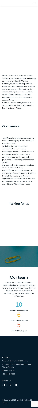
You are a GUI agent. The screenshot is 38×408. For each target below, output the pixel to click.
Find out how (19, 262)
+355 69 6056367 (8, 371)
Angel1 (5, 403)
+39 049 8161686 (8, 374)
